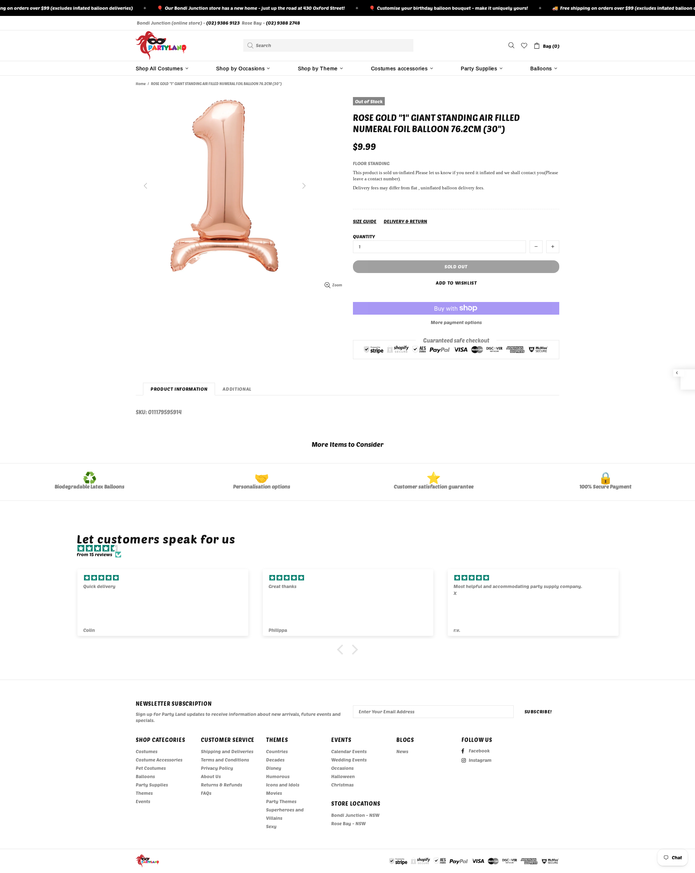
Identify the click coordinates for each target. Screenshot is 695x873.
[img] (351, 548)
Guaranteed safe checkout (456, 340)
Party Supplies (152, 785)
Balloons (145, 776)
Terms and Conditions (225, 760)
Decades (275, 760)
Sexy (271, 826)
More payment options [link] (456, 322)
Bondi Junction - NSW (355, 815)
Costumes (146, 751)
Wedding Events (349, 760)
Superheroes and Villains (285, 814)
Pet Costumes (151, 768)
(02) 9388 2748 (283, 23)
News (402, 751)
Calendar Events (349, 751)
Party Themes (281, 801)
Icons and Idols (282, 785)
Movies (274, 793)
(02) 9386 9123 (223, 23)
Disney (273, 768)
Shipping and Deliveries (227, 751)
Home (141, 83)
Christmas (342, 785)
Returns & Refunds (221, 785)
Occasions (342, 768)
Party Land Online (161, 45)
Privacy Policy (217, 768)
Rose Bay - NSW (348, 823)
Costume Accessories (159, 760)
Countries (277, 751)
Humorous (278, 776)
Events (143, 801)
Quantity (364, 236)
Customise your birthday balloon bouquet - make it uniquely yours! (435, 8)
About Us (211, 776)
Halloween (343, 776)
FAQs (206, 793)
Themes (144, 793)
